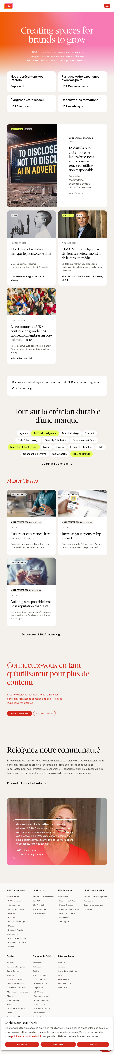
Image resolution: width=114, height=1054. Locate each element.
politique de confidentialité (26, 1036)
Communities (13, 897)
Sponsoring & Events (34, 454)
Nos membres (39, 1013)
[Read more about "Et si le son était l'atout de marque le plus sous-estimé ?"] (31, 248)
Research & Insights (81, 447)
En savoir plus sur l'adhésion (25, 783)
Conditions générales (67, 971)
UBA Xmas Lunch (40, 913)
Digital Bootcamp (67, 913)
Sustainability (59, 454)
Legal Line (38, 988)
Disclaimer (62, 988)
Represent (31, 81)
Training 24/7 (65, 922)
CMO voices (12, 934)
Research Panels (15, 930)
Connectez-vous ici (20, 713)
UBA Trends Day (39, 905)
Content (89, 433)
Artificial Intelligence (45, 433)
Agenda (61, 967)
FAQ (60, 975)
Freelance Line (40, 983)
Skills (100, 447)
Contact (61, 963)
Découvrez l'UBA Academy (39, 634)
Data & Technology (16, 922)
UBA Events (31, 103)
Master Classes (66, 905)
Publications (89, 901)
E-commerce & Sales (84, 440)
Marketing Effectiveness (23, 447)
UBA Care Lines (39, 975)
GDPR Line (38, 992)
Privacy (60, 447)
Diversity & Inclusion (55, 440)
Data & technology (28, 440)
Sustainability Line (42, 1008)
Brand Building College (69, 909)
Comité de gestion (41, 1017)
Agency (23, 433)
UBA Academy (82, 103)
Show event (31, 522)
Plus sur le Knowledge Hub (95, 897)
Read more (57, 165)
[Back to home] (8, 6)
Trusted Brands (81, 454)
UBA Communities (82, 81)
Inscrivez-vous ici (44, 713)
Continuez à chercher (56, 463)
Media (46, 447)
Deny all (93, 1044)
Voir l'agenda (20, 388)
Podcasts (88, 909)
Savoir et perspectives (93, 905)
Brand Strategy (70, 433)
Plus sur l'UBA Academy (69, 901)
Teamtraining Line (41, 996)
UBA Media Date (40, 909)
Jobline (36, 971)
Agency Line (39, 1004)
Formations (63, 897)
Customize (58, 1044)
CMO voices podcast (17, 938)
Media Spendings (41, 1000)
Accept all (22, 1044)
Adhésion (37, 967)
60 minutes (64, 917)
